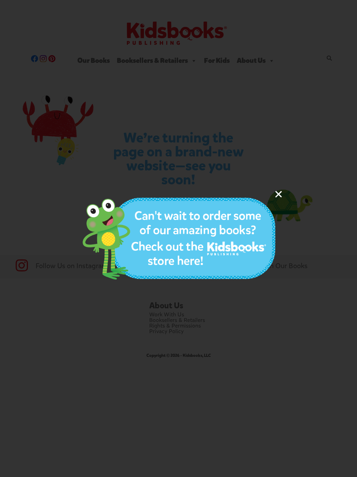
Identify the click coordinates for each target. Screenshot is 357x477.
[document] (178, 238)
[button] (278, 194)
